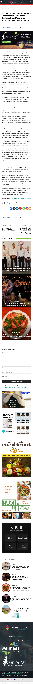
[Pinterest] (20, 208)
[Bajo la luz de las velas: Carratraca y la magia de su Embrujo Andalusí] (16, 290)
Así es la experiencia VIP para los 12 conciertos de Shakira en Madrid (21, 599)
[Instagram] (26, 208)
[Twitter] (22, 640)
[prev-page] (3, 343)
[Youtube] (18, 640)
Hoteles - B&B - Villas (17, 607)
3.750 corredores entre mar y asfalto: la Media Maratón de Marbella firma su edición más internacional (16, 270)
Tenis (8, 11)
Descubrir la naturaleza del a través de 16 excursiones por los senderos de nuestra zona (9, 228)
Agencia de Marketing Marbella (14, 673)
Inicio (3, 8)
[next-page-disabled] (5, 343)
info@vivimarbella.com (18, 636)
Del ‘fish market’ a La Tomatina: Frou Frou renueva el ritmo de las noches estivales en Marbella (16, 336)
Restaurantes (16, 332)
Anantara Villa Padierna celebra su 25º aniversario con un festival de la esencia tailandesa (21, 610)
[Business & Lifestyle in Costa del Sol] (16, 2)
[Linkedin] (17, 208)
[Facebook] (11, 208)
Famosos (14, 596)
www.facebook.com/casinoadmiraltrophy (21, 198)
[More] (20, 27)
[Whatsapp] (23, 208)
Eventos (7, 8)
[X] (14, 208)
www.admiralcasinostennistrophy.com (14, 203)
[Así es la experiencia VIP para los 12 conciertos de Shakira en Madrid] (6, 598)
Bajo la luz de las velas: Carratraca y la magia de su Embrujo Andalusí (16, 304)
